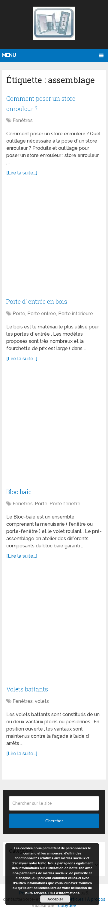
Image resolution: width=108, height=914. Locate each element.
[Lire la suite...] (21, 173)
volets (42, 701)
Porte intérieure (75, 313)
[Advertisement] (54, 240)
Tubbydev (66, 905)
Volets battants (27, 689)
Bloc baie (19, 492)
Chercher (54, 820)
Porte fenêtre (65, 503)
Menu (9, 55)
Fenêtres (23, 120)
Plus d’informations (64, 893)
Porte (19, 313)
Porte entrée (41, 313)
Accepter (55, 899)
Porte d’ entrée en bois (36, 301)
